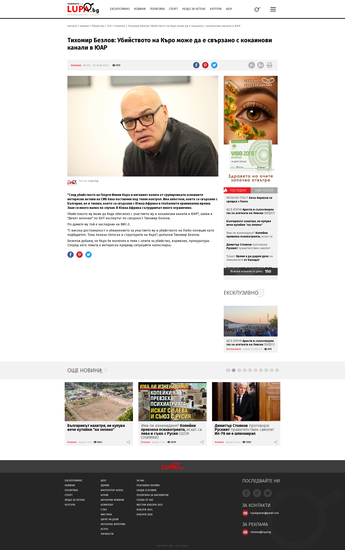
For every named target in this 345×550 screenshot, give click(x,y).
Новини (140, 9)
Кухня (104, 495)
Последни (238, 190)
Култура (216, 9)
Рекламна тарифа (148, 485)
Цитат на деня (110, 519)
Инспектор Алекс (112, 490)
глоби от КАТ (145, 499)
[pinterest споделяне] (205, 65)
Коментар (107, 504)
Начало (72, 26)
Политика (157, 9)
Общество (98, 26)
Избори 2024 (145, 509)
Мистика (106, 514)
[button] (228, 370)
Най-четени (264, 190)
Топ (109, 26)
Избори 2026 (145, 514)
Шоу (229, 9)
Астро (104, 529)
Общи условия (147, 490)
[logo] (83, 9)
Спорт (173, 9)
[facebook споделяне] (196, 65)
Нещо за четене (194, 9)
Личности (107, 533)
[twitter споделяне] (214, 65)
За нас (140, 480)
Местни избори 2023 (150, 504)
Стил (104, 509)
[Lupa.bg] (71, 183)
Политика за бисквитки (153, 495)
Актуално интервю (113, 524)
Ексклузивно (120, 9)
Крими (84, 26)
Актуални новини (112, 499)
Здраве (105, 485)
